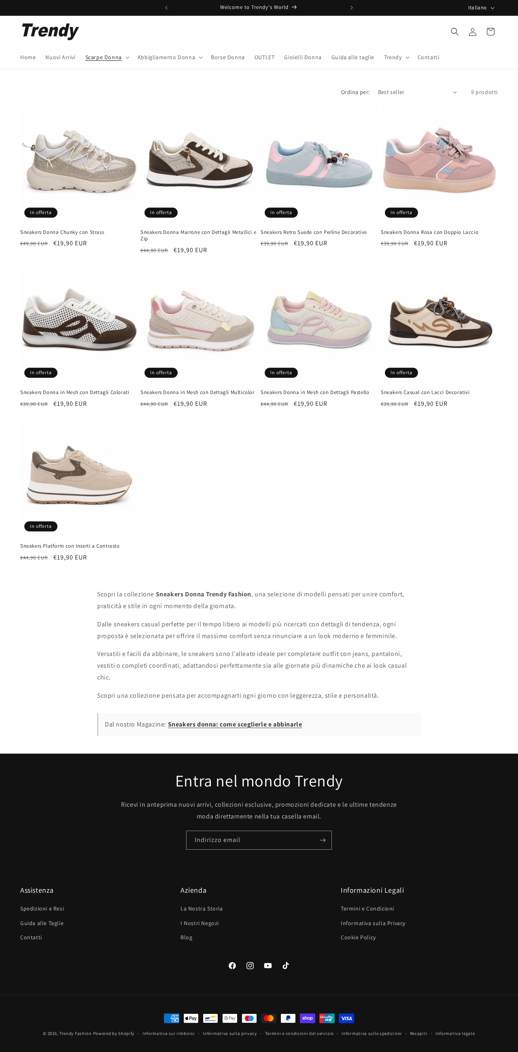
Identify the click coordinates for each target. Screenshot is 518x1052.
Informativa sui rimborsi (168, 1033)
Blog (186, 937)
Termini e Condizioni (367, 908)
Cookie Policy (358, 937)
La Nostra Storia (201, 908)
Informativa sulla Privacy (373, 923)
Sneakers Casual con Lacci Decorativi (425, 392)
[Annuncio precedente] (166, 7)
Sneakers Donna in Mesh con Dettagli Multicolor (197, 392)
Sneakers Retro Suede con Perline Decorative (314, 232)
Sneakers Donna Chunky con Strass (62, 232)
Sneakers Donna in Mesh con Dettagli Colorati (74, 392)
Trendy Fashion (75, 1033)
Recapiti (419, 1033)
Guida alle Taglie (42, 923)
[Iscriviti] (322, 840)
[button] (107, 57)
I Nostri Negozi (199, 923)
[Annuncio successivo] (352, 7)
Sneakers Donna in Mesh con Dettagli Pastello (315, 392)
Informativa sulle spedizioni (372, 1033)
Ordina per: (355, 92)
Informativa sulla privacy (230, 1033)
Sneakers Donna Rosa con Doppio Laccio (429, 232)
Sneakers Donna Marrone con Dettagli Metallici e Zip (198, 235)
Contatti (31, 937)
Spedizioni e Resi (42, 908)
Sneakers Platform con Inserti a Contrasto (70, 546)
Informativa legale (455, 1033)
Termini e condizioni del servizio (299, 1033)
